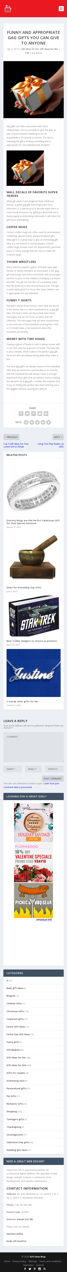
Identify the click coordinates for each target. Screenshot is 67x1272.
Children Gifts (14, 1003)
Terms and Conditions (50, 1261)
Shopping (12, 1111)
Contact (40, 1265)
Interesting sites (15, 1080)
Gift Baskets (13, 1049)
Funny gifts (13, 1042)
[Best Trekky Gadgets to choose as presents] (34, 616)
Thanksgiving (14, 1126)
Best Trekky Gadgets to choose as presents (32, 640)
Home (7, 1261)
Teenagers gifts (15, 1119)
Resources (28, 1265)
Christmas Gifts (15, 1011)
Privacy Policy (19, 1261)
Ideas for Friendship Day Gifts (24, 587)
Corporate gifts (15, 1018)
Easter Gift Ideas (16, 1026)
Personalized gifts (16, 1088)
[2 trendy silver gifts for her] (34, 673)
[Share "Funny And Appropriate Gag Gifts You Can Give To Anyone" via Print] (46, 413)
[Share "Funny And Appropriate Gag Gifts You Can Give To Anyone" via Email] (40, 413)
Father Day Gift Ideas (18, 1034)
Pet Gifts (11, 1096)
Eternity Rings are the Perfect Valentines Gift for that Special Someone (33, 522)
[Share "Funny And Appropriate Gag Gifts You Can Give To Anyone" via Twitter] (27, 413)
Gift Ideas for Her (30, 48)
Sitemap (33, 1261)
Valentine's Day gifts (18, 1142)
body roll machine (16, 1241)
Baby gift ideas (15, 988)
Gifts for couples (16, 1072)
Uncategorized (15, 1134)
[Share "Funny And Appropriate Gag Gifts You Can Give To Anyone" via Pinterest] (33, 413)
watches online (15, 1233)
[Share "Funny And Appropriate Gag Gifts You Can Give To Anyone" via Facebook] (21, 413)
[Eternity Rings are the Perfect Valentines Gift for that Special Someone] (34, 489)
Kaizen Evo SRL (25, 1219)
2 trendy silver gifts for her (22, 701)
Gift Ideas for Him (49, 48)
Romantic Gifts (15, 1103)
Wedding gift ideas (17, 1149)
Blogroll (11, 995)
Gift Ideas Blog (37, 1256)
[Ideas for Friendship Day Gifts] (34, 557)
